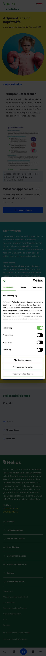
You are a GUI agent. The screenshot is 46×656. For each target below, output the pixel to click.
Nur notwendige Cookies (23, 374)
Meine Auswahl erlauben (23, 367)
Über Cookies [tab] (37, 287)
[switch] (40, 335)
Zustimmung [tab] (8, 287)
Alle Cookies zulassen (23, 360)
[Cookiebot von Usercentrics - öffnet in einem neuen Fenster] (33, 280)
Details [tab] (23, 287)
